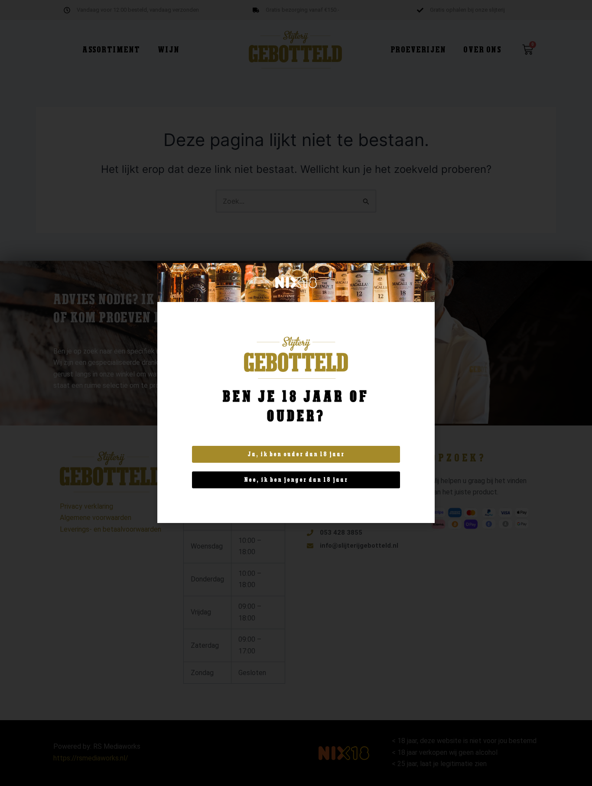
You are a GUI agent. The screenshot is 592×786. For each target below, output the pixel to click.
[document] (296, 393)
